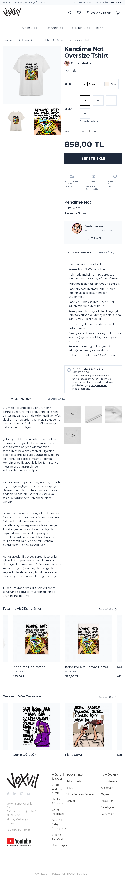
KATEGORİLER (54, 28)
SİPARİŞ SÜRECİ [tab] (57, 398)
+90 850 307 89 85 (19, 829)
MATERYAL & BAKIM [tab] (79, 252)
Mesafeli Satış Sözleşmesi (59, 824)
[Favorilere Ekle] (67, 70)
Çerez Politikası (58, 811)
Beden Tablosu (91, 121)
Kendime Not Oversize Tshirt (72, 40)
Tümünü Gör (105, 609)
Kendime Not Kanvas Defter (86, 667)
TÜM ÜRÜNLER (81, 28)
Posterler (107, 800)
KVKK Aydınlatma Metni (59, 789)
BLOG (99, 28)
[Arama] (69, 12)
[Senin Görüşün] (36, 726)
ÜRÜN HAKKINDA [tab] (21, 398)
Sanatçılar (107, 807)
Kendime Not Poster (29, 667)
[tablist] (93, 252)
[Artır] (95, 131)
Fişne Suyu (73, 755)
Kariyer (70, 800)
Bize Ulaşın (59, 845)
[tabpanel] (93, 310)
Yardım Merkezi (83, 2)
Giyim (25, 40)
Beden (68, 108)
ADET (67, 131)
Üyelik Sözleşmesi (59, 801)
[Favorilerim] (78, 12)
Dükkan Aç (116, 2)
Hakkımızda (74, 781)
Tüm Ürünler (10, 40)
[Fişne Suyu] (88, 726)
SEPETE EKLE (93, 159)
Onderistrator (94, 226)
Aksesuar (107, 787)
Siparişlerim (101, 2)
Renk (67, 84)
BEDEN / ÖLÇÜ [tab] (107, 252)
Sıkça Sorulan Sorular (80, 794)
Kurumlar (107, 813)
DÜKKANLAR (29, 28)
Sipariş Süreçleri (58, 836)
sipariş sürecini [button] (98, 385)
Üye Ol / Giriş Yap (101, 12)
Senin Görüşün (24, 755)
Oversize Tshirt (42, 40)
